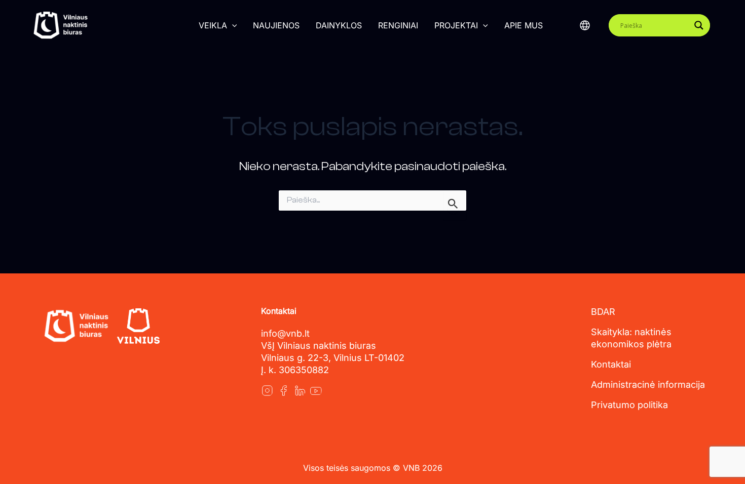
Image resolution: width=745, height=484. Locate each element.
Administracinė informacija (648, 384)
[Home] (76, 326)
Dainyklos (339, 25)
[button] (232, 25)
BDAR (603, 311)
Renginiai (398, 25)
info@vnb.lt (285, 333)
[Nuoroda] (267, 390)
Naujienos (276, 25)
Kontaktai (611, 364)
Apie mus (523, 25)
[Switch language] (585, 25)
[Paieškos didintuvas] (699, 25)
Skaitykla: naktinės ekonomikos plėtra (631, 338)
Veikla (213, 25)
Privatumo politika (629, 404)
